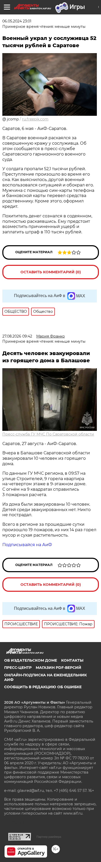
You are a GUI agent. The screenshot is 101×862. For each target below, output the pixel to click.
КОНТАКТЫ (72, 660)
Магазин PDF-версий (58, 667)
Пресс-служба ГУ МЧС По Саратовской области (48, 434)
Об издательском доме (30, 660)
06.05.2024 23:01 (16, 21)
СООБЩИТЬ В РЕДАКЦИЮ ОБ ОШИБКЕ (43, 687)
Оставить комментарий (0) (50, 272)
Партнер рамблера (49, 836)
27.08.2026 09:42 (17, 336)
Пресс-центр (18, 667)
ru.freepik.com (35, 119)
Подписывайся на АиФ (27, 544)
